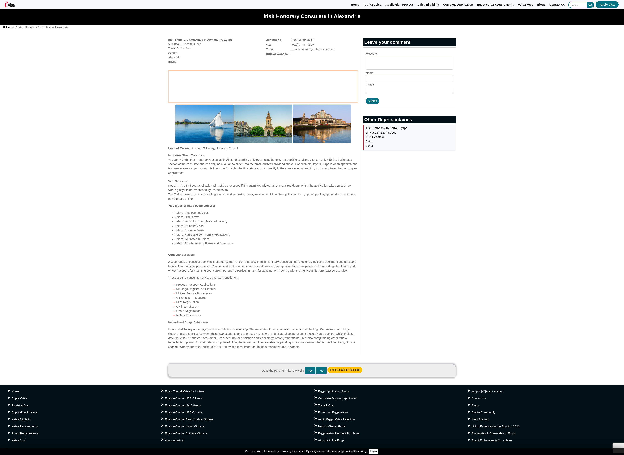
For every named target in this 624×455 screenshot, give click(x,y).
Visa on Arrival (174, 440)
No (321, 370)
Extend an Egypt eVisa (333, 412)
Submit (372, 101)
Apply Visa (607, 4)
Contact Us (557, 4)
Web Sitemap (480, 419)
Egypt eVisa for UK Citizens (183, 405)
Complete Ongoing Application (338, 398)
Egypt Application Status (334, 391)
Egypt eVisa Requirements (495, 4)
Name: (370, 73)
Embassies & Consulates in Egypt (493, 433)
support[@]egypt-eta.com (488, 391)
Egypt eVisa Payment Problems (338, 433)
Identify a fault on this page (345, 369)
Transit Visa (325, 405)
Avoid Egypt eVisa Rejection (336, 419)
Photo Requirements (25, 433)
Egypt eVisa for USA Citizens (184, 412)
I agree (373, 451)
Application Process (399, 4)
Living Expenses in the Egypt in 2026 (496, 426)
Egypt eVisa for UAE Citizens (184, 398)
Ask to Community (483, 412)
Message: (372, 53)
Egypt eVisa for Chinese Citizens (186, 433)
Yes (310, 370)
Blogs (541, 4)
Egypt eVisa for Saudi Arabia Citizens (189, 419)
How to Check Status (331, 426)
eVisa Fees (525, 4)
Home (355, 4)
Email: (370, 85)
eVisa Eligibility (428, 4)
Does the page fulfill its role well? (283, 370)
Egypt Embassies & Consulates (492, 440)
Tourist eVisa (372, 4)
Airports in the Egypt (331, 440)
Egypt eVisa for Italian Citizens (185, 426)
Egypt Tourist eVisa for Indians (184, 391)
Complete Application (458, 4)
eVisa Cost (19, 440)
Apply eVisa (19, 398)
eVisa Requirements (25, 426)
